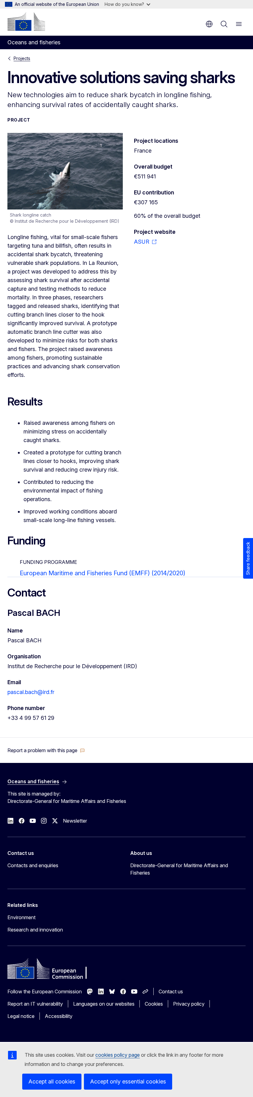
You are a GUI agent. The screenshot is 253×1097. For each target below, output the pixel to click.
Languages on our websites (104, 1004)
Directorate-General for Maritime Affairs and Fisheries (179, 869)
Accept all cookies (51, 1081)
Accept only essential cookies (128, 1081)
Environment (21, 917)
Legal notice (21, 1016)
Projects (22, 58)
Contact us (171, 991)
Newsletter (75, 821)
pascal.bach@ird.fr (30, 692)
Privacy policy (189, 1004)
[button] (46, 750)
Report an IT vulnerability (35, 1004)
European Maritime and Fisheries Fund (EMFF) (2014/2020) (102, 573)
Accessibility (59, 1016)
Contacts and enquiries (32, 865)
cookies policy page (117, 1055)
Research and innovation (35, 930)
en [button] (209, 24)
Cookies (154, 1004)
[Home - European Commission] (26, 21)
